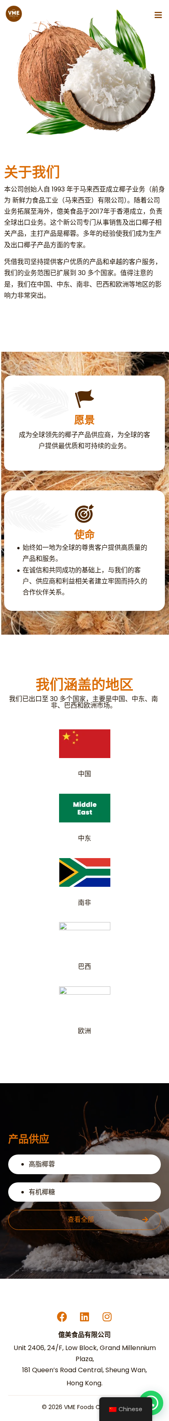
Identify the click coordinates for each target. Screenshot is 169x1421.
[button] (158, 15)
